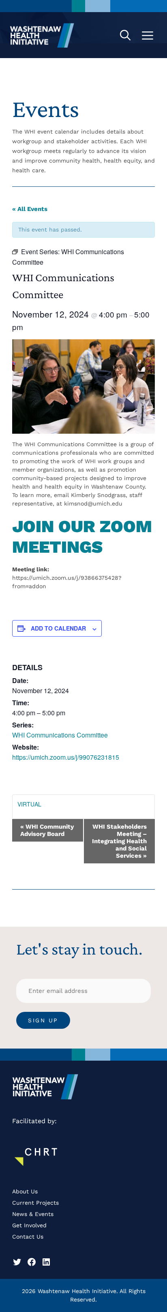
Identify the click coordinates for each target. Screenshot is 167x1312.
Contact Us (27, 1236)
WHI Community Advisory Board (47, 830)
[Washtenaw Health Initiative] (42, 35)
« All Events (29, 209)
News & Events (33, 1214)
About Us (25, 1191)
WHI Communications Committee (60, 735)
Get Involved (29, 1225)
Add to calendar (58, 628)
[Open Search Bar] (125, 35)
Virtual (29, 804)
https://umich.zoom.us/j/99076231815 (65, 757)
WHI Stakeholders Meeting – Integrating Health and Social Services (119, 841)
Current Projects (35, 1202)
